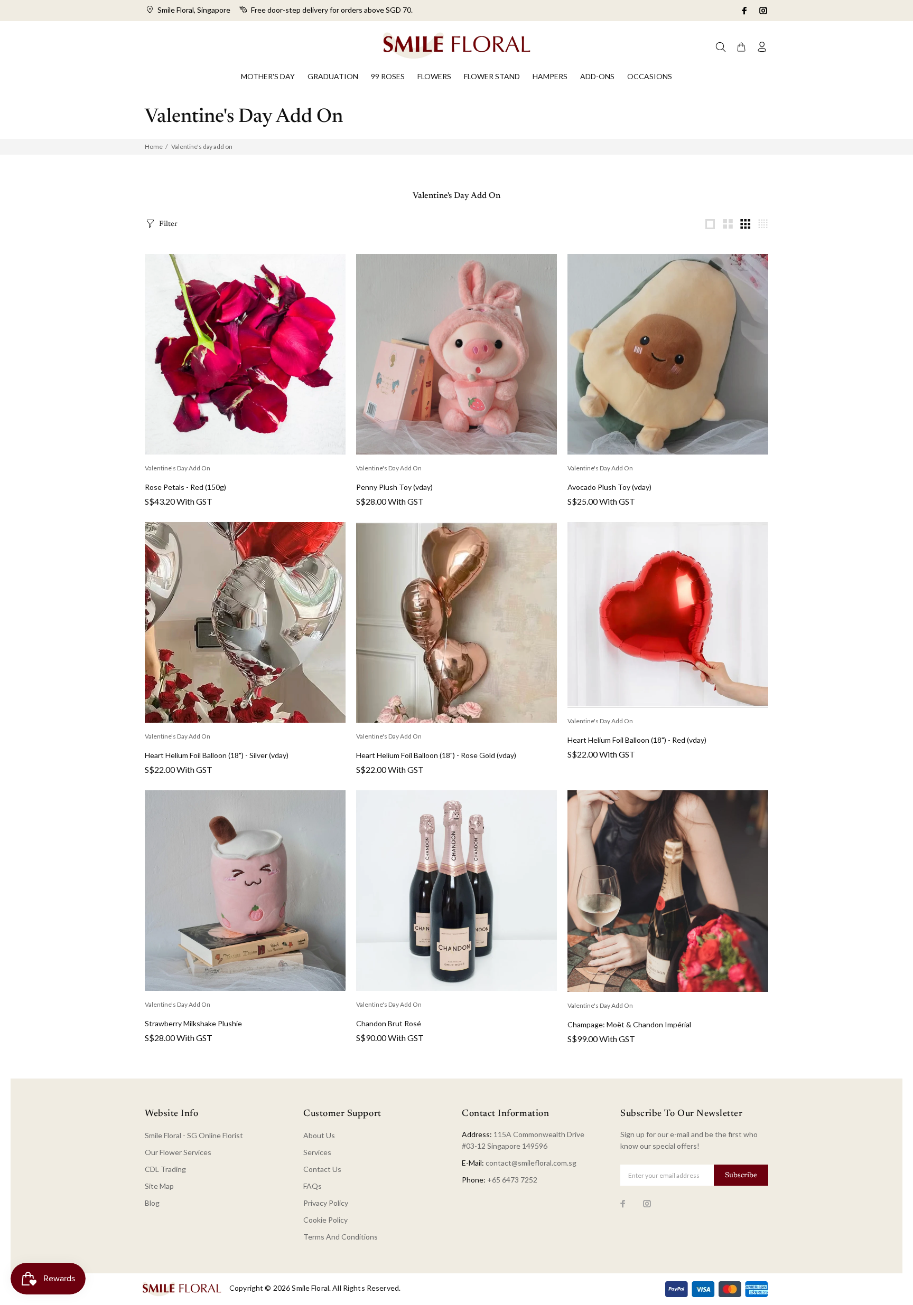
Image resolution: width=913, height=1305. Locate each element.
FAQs (312, 1185)
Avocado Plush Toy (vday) (609, 487)
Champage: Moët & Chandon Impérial (629, 1024)
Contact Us (322, 1169)
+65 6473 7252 (512, 1179)
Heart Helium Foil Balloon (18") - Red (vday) (636, 739)
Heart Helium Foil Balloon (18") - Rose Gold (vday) (436, 755)
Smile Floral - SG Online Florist (194, 1135)
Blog (152, 1202)
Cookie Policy (325, 1219)
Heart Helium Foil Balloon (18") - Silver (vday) (216, 755)
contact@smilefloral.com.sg (531, 1162)
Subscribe (741, 1175)
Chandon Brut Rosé (388, 1023)
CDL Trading (165, 1169)
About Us (319, 1135)
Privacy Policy (325, 1202)
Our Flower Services (178, 1152)
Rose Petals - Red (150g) (185, 487)
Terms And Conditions (340, 1236)
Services (317, 1152)
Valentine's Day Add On (177, 468)
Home (153, 146)
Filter (168, 224)
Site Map (159, 1185)
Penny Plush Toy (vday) (394, 487)
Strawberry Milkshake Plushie (193, 1023)
